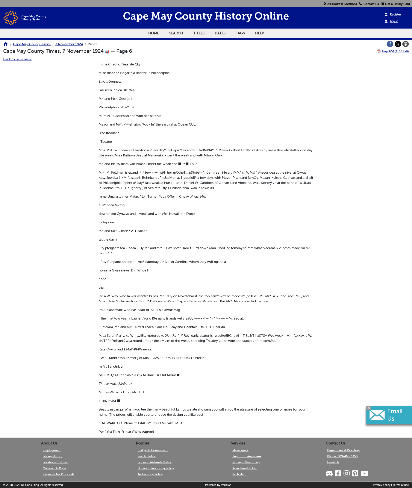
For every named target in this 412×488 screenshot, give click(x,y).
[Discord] (329, 473)
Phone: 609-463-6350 (342, 456)
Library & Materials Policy (154, 462)
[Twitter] (398, 44)
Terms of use (400, 485)
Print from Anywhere (246, 456)
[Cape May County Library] (5, 45)
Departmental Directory (343, 450)
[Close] (369, 408)
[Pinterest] (355, 473)
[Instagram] (346, 473)
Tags (240, 33)
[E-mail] (405, 44)
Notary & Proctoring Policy (156, 468)
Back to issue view (17, 59)
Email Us (333, 462)
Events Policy (147, 456)
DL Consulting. (30, 485)
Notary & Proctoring (246, 462)
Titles (198, 33)
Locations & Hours (55, 462)
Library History (52, 456)
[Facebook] (390, 44)
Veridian (226, 485)
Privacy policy (382, 485)
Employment (52, 450)
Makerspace (240, 450)
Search (176, 33)
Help (259, 33)
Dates (220, 33)
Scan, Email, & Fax (244, 468)
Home (153, 33)
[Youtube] (364, 473)
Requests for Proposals (58, 474)
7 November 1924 (69, 44)
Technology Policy (150, 474)
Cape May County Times (32, 44)
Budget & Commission (153, 450)
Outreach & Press (54, 468)
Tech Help (239, 474)
